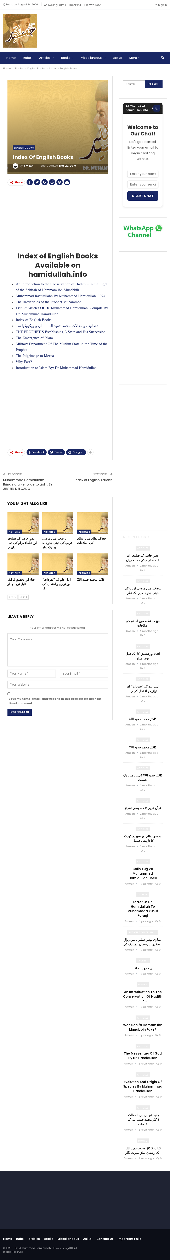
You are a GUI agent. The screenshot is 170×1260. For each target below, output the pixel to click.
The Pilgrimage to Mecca (35, 356)
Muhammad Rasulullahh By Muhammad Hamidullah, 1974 (60, 296)
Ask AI (117, 57)
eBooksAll (75, 5)
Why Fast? (24, 362)
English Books (24, 147)
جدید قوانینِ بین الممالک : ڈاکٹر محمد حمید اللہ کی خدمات (142, 1119)
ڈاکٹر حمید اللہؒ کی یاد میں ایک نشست (142, 777)
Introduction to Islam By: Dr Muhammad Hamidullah (56, 368)
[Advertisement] (57, 218)
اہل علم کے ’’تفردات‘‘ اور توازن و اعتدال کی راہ (142, 688)
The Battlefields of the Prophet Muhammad (48, 302)
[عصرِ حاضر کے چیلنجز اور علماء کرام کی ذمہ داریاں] (23, 523)
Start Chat (143, 195)
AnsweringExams (55, 5)
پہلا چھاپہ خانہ (142, 968)
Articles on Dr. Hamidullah (143, 932)
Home (11, 57)
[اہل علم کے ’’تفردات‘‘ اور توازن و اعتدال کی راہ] (57, 564)
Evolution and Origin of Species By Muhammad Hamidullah (142, 1086)
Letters (143, 894)
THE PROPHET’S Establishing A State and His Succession (61, 332)
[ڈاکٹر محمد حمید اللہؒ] (92, 564)
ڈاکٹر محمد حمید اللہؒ (142, 719)
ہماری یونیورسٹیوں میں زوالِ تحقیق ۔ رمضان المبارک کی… (142, 941)
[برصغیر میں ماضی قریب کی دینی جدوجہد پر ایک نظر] (57, 523)
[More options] (156, 108)
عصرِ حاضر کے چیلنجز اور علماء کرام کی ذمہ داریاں (142, 557)
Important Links (129, 1239)
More (133, 57)
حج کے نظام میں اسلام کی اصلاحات (143, 623)
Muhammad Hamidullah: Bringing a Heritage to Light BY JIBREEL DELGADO (27, 484)
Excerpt (142, 960)
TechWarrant (92, 5)
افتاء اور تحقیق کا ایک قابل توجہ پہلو (143, 656)
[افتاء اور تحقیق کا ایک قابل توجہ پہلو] (23, 564)
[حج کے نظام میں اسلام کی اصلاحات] (92, 523)
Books (65, 57)
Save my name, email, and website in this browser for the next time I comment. (54, 701)
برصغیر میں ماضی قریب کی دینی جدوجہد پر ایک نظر (142, 590)
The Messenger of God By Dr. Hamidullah (143, 1055)
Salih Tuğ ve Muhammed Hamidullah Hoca (143, 873)
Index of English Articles (94, 480)
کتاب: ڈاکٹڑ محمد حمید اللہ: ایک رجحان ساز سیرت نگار (143, 1150)
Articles (45, 57)
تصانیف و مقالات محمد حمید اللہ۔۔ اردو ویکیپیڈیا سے (57, 326)
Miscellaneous (91, 57)
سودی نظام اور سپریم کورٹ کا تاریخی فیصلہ (143, 838)
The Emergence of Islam (34, 338)
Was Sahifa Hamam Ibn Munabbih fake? (142, 1027)
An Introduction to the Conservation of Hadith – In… (142, 996)
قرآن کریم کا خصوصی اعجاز (142, 808)
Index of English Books (33, 320)
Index (27, 57)
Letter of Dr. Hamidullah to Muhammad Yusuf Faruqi (143, 909)
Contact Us (105, 1239)
